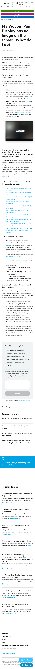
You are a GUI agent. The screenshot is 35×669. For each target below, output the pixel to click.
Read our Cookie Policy (7, 19)
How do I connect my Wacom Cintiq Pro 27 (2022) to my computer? (17, 420)
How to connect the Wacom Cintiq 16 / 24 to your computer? (17, 427)
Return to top (6, 407)
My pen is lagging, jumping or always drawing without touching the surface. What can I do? (16, 442)
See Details (17, 17)
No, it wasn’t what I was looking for (18, 360)
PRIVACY (4, 639)
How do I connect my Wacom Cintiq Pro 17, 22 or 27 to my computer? (17, 434)
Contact (5, 633)
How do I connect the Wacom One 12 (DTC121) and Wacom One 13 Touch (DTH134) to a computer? (19, 230)
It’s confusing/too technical (16, 354)
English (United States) (23, 3)
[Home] (7, 3)
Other (9, 366)
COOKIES (4, 643)
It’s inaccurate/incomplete (15, 357)
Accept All (17, 11)
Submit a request (24, 401)
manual (29, 101)
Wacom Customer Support (23, 112)
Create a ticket (8, 465)
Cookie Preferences (8, 653)
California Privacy (9, 649)
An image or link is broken (15, 363)
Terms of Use (6, 636)
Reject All (17, 14)
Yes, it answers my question (16, 351)
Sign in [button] (13, 3)
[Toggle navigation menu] (17, 3)
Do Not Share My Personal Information (16, 646)
